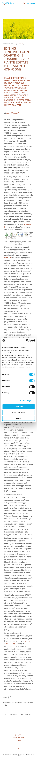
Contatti (18, 740)
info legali (30, 754)
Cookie (19, 755)
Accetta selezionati (18, 412)
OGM (24, 702)
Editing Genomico (15, 702)
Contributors (18, 738)
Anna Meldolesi (12, 113)
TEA (6, 704)
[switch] (32, 380)
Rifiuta (18, 418)
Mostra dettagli (25, 401)
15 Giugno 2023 (8, 43)
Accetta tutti (18, 406)
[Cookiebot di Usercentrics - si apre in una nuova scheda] (26, 340)
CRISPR (5, 702)
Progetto (19, 735)
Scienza (30, 702)
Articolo (20, 44)
